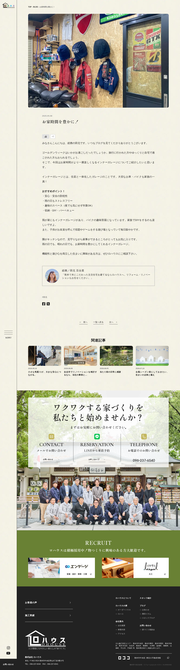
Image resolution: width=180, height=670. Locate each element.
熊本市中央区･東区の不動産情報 (147, 658)
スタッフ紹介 (146, 598)
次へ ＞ (113, 322)
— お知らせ (144, 610)
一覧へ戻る (98, 322)
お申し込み (93, 459)
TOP (30, 7)
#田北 (44, 297)
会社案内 (119, 621)
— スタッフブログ (147, 618)
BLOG (35, 7)
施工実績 (30, 615)
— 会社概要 (120, 626)
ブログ (143, 606)
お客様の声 (31, 602)
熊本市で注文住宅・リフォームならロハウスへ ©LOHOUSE (151, 664)
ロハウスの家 (121, 606)
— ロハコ (119, 614)
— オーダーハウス (123, 610)
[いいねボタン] (45, 136)
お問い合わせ (8, 664)
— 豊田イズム (145, 614)
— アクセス (120, 634)
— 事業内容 (120, 630)
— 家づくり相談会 (147, 630)
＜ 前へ (83, 322)
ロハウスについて (123, 598)
